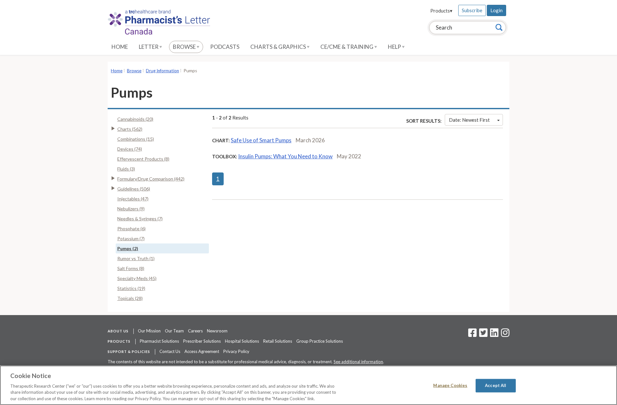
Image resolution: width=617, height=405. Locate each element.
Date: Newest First (469, 120)
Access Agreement (201, 351)
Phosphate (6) (131, 228)
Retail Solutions (277, 341)
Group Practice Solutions (319, 341)
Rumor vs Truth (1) (136, 258)
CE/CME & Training (347, 46)
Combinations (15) (135, 139)
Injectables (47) (132, 198)
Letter (149, 46)
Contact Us (169, 351)
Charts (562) (129, 129)
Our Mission (149, 330)
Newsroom (217, 330)
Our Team (174, 330)
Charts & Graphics (278, 46)
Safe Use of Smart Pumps (261, 140)
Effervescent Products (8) (143, 159)
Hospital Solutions (242, 341)
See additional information (358, 361)
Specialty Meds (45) (136, 278)
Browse (185, 46)
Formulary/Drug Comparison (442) (150, 178)
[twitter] (482, 334)
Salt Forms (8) (130, 268)
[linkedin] (494, 334)
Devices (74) (129, 149)
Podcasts (224, 46)
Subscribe (472, 10)
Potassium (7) (131, 238)
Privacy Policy (236, 351)
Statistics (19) (131, 288)
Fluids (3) (126, 169)
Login (496, 10)
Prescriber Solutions (202, 341)
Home (120, 46)
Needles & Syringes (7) (140, 218)
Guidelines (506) (133, 188)
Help (395, 46)
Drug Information (162, 70)
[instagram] (505, 334)
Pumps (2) (127, 248)
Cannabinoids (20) (135, 119)
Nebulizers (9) (131, 208)
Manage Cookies (450, 385)
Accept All (495, 385)
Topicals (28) (130, 298)
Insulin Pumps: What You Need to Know (285, 156)
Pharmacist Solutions (159, 341)
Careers (195, 330)
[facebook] (472, 334)
